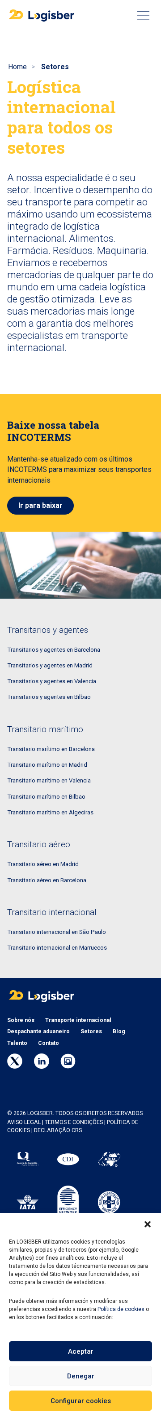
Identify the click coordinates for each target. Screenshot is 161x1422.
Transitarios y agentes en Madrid (50, 665)
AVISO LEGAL (24, 1122)
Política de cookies (120, 1309)
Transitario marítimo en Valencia (49, 780)
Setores (91, 1031)
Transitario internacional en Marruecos (57, 947)
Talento (17, 1043)
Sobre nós (20, 1020)
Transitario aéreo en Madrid (43, 864)
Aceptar (80, 1351)
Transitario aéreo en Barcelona (46, 880)
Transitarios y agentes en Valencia (51, 681)
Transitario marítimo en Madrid (47, 764)
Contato (48, 1043)
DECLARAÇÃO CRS (58, 1130)
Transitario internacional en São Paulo (56, 932)
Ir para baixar (40, 505)
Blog (119, 1031)
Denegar (80, 1376)
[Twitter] (14, 1061)
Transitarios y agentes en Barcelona (53, 649)
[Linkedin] (41, 1061)
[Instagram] (68, 1061)
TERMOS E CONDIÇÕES (74, 1122)
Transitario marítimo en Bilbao (46, 796)
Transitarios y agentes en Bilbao (49, 696)
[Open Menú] (143, 16)
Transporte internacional (78, 1020)
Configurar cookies (81, 1401)
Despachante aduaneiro (38, 1031)
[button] (147, 1224)
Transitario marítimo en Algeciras (50, 812)
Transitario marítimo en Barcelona (51, 749)
